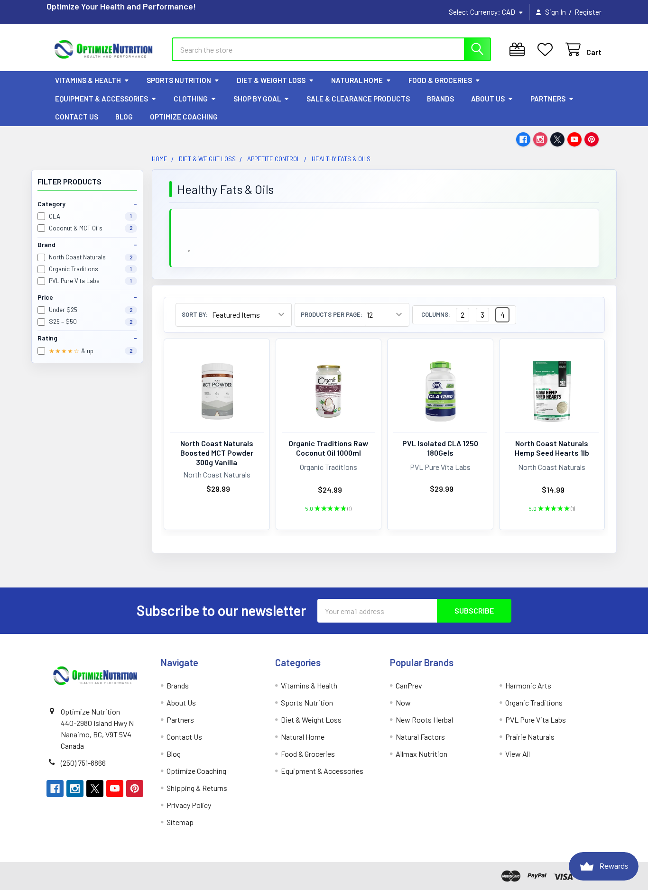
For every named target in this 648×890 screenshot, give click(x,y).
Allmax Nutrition (421, 753)
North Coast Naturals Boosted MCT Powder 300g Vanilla (216, 453)
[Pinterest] (591, 139)
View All (517, 753)
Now (403, 702)
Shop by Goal (257, 98)
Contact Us (76, 116)
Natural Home (357, 80)
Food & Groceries (440, 80)
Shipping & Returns (197, 787)
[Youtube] (574, 139)
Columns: (435, 315)
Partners (547, 98)
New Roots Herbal (424, 719)
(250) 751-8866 (83, 762)
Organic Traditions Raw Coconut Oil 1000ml (328, 448)
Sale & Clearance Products (358, 98)
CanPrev (409, 685)
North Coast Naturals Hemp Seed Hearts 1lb (552, 448)
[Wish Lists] (547, 49)
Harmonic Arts (528, 685)
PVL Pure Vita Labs (535, 719)
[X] (557, 139)
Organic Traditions (534, 702)
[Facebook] (523, 139)
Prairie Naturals (530, 736)
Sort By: (195, 315)
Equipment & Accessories (101, 98)
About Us (488, 98)
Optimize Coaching (184, 116)
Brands (440, 98)
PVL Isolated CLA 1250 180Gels (440, 448)
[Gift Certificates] (519, 49)
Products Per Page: (331, 315)
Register (588, 12)
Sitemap (180, 821)
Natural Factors (420, 736)
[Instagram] (540, 139)
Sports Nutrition (179, 80)
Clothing (191, 98)
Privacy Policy (189, 804)
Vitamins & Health (88, 80)
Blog (124, 116)
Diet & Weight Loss (271, 80)
